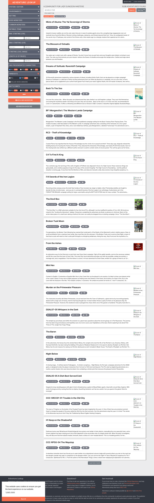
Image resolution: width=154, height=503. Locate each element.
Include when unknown (19, 82)
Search (132, 10)
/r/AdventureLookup (73, 483)
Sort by (140, 10)
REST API (123, 487)
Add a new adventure (25, 100)
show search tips (49, 13)
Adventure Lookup (24, 2)
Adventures (127, 1)
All (14, 69)
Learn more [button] (10, 492)
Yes (24, 69)
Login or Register (139, 1)
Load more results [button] (94, 463)
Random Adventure (25, 106)
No (34, 69)
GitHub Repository (132, 481)
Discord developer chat (131, 483)
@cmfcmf (130, 491)
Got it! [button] (23, 499)
